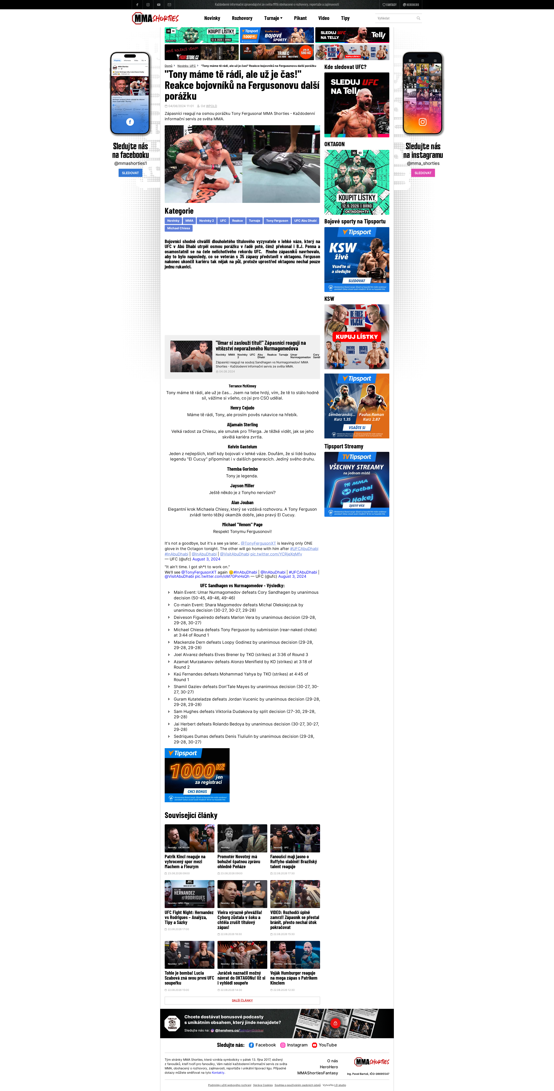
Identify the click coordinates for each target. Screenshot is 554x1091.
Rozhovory (242, 18)
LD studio (340, 1085)
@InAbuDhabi (204, 554)
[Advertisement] (242, 301)
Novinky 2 (206, 221)
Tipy (345, 18)
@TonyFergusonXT (258, 544)
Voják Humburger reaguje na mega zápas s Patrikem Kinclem (293, 978)
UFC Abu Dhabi (305, 221)
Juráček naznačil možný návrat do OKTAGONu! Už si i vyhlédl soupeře (241, 978)
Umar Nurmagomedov (300, 356)
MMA (189, 221)
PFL (233, 903)
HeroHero (329, 1067)
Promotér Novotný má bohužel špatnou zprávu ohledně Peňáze (238, 862)
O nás (332, 1061)
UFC (193, 66)
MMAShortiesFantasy (317, 1073)
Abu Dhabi (261, 356)
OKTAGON (183, 848)
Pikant (300, 18)
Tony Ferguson (277, 221)
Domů (168, 66)
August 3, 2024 (206, 559)
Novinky (212, 18)
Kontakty (218, 1073)
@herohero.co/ (239, 1030)
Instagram (297, 1045)
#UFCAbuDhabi (304, 549)
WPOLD (211, 106)
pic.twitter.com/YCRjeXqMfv (276, 554)
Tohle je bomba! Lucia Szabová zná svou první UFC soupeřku (189, 978)
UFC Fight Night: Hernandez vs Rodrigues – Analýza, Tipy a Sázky (189, 917)
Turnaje (271, 18)
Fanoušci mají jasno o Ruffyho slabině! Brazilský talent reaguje (293, 862)
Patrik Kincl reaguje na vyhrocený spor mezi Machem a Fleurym (185, 862)
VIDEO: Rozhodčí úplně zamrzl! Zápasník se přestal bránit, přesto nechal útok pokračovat (294, 920)
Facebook (266, 1045)
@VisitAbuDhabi (234, 554)
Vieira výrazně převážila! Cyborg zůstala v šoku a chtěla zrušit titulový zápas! (239, 920)
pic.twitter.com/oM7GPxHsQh (222, 577)
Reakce (237, 221)
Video (323, 18)
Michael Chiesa (178, 228)
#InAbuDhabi (176, 554)
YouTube (328, 1045)
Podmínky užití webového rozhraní (229, 1085)
